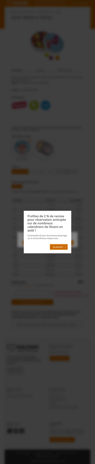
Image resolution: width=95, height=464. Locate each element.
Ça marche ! (58, 247)
